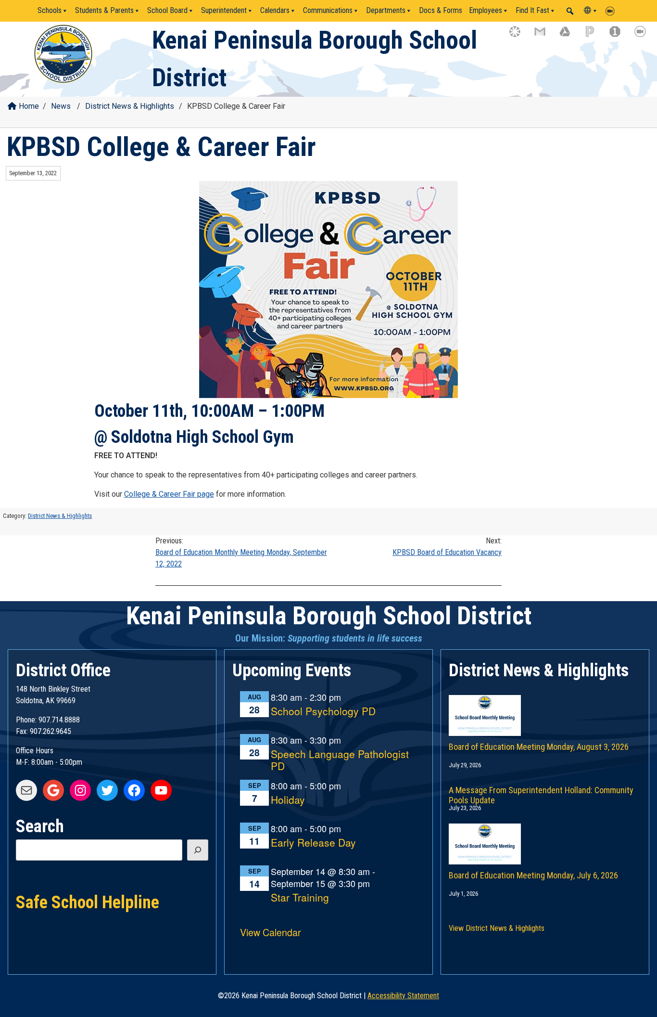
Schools (50, 10)
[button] (570, 11)
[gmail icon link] (544, 36)
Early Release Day (313, 843)
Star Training (300, 897)
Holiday (288, 800)
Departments (385, 10)
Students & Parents (104, 10)
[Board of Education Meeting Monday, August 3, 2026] (545, 705)
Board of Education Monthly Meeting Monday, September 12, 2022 (241, 552)
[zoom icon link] (644, 36)
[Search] (197, 850)
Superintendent (224, 10)
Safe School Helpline (87, 901)
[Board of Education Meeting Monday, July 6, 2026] (545, 834)
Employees (485, 10)
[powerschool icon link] (594, 36)
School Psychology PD (323, 711)
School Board (167, 10)
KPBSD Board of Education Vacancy (447, 546)
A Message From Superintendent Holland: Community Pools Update (541, 793)
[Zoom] (612, 10)
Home (29, 106)
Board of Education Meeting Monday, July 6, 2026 (533, 875)
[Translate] (591, 10)
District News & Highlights (129, 106)
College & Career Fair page (169, 494)
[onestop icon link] (619, 36)
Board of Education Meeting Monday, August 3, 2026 (539, 747)
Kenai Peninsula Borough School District (328, 616)
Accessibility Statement (403, 995)
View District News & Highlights (496, 928)
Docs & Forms (440, 10)
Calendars (275, 10)
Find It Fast (532, 10)
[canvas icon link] (519, 36)
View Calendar (270, 932)
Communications (328, 10)
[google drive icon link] (569, 36)
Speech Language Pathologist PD (340, 760)
